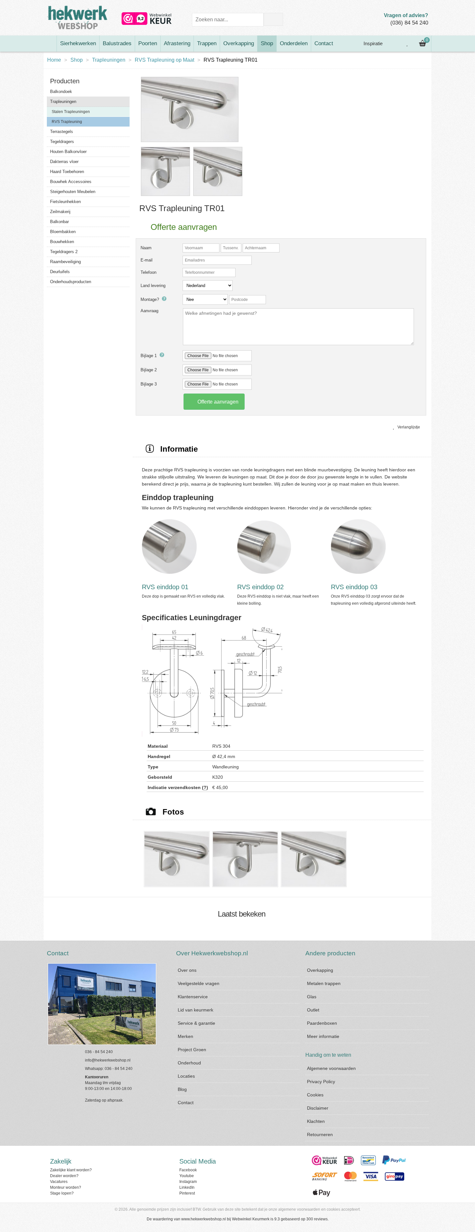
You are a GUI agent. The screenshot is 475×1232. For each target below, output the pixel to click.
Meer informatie (323, 1036)
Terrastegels (61, 131)
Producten (64, 81)
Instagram (188, 1181)
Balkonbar (59, 221)
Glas (311, 996)
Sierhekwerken (78, 43)
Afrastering (177, 43)
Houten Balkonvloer (68, 151)
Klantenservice (193, 996)
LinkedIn (187, 1187)
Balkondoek (61, 91)
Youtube (186, 1176)
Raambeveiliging (65, 261)
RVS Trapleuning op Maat (164, 60)
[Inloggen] (392, 44)
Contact (323, 43)
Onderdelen (294, 43)
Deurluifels (60, 271)
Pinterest (187, 1193)
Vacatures (59, 1181)
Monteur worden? (65, 1187)
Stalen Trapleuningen (71, 111)
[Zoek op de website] (273, 19)
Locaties (186, 1076)
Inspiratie (372, 43)
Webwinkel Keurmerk (250, 1219)
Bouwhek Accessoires (70, 181)
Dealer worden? (64, 1176)
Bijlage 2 (149, 369)
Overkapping (238, 43)
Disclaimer (317, 1108)
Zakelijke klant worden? (71, 1170)
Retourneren (320, 1134)
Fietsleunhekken (65, 201)
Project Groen (192, 1049)
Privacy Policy (321, 1081)
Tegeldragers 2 (64, 251)
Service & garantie (196, 1023)
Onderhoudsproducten (70, 281)
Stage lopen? (62, 1193)
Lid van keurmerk (195, 1009)
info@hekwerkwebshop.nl (108, 1060)
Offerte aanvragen (217, 402)
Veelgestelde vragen (198, 983)
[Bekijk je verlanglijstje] (407, 44)
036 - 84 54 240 (99, 1052)
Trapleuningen (108, 60)
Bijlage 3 (149, 384)
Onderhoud (189, 1062)
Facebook (188, 1170)
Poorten (147, 43)
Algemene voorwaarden (331, 1068)
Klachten (316, 1121)
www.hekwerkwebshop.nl (203, 1219)
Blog (182, 1089)
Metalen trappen (324, 983)
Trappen (206, 43)
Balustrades (117, 43)
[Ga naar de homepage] (50, 44)
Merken (185, 1036)
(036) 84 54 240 (409, 23)
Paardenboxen (322, 1023)
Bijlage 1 (149, 355)
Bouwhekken (62, 241)
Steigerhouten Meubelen (72, 191)
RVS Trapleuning (67, 121)
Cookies (315, 1094)
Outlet (313, 1009)
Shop (267, 43)
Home (54, 60)
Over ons (187, 970)
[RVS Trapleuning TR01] (189, 142)
